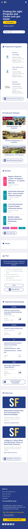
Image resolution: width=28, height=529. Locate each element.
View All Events (10, 233)
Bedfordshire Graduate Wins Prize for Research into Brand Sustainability (14, 412)
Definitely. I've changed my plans (14, 269)
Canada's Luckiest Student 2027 (13, 328)
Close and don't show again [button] (14, 519)
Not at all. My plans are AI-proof (14, 280)
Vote (14, 285)
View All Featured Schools (13, 160)
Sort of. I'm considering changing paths (14, 271)
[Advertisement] (14, 475)
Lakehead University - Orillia (12, 348)
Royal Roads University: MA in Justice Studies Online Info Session (16, 193)
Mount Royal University (10, 452)
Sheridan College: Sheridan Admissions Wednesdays (15, 219)
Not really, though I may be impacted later (13, 277)
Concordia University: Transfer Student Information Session (15, 206)
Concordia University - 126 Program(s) (14, 127)
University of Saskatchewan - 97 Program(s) (14, 141)
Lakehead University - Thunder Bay (13, 351)
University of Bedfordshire (11, 423)
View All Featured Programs (13, 99)
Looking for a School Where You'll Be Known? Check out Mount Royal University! (13, 442)
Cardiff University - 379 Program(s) (14, 155)
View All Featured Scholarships (12, 382)
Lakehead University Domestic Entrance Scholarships (13, 344)
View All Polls (14, 289)
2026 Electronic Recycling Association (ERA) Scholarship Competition (13, 312)
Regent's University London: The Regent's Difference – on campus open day (16, 180)
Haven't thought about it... (12, 274)
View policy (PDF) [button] (8, 515)
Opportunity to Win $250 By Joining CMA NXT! (12, 366)
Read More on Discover (12, 459)
